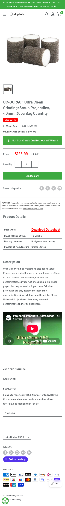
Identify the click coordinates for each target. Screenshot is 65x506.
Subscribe (13, 422)
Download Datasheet (45, 229)
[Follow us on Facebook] (5, 452)
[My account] (52, 14)
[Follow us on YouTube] (23, 452)
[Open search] (46, 14)
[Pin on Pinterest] (47, 188)
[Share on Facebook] (41, 188)
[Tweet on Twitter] (53, 188)
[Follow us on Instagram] (17, 452)
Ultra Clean (10, 126)
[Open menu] (4, 14)
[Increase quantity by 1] (35, 164)
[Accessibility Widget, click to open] (5, 500)
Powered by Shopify (12, 499)
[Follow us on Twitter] (11, 452)
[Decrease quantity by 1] (18, 164)
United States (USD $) (14, 437)
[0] (59, 14)
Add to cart (32, 175)
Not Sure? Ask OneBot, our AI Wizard (35, 140)
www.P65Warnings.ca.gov (33, 208)
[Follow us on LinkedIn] (29, 452)
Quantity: (8, 164)
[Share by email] (59, 188)
